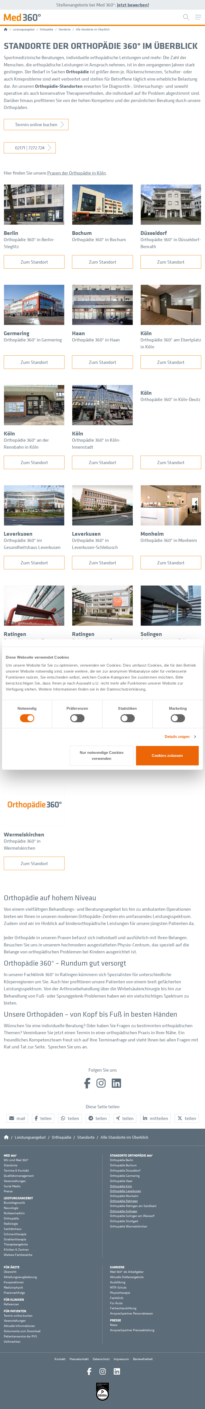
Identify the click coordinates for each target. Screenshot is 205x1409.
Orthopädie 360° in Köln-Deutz (170, 399)
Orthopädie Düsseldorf (125, 1171)
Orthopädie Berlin (121, 1160)
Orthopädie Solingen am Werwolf (132, 1216)
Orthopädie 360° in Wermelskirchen (22, 844)
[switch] (77, 718)
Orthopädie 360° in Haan (96, 340)
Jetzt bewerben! (133, 4)
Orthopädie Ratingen (124, 1201)
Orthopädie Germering (125, 1176)
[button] (17, 1118)
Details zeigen (177, 736)
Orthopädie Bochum (123, 1165)
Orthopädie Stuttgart (124, 1221)
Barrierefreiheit (143, 1359)
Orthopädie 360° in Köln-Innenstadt (96, 443)
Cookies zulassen (167, 755)
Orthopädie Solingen (123, 1211)
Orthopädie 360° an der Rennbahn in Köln (26, 443)
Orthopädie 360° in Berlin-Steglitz (29, 243)
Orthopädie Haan (121, 1181)
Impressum (121, 1359)
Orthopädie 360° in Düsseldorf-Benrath (170, 243)
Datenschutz (101, 1359)
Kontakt (60, 1359)
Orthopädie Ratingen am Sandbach (133, 1206)
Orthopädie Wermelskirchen (128, 1226)
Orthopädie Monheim (124, 1196)
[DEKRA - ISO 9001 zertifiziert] (102, 1391)
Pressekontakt (79, 1359)
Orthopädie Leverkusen (125, 1191)
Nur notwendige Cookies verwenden (102, 755)
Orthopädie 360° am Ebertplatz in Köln (170, 343)
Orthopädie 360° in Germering (33, 340)
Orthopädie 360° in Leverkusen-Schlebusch (95, 543)
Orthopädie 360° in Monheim (168, 540)
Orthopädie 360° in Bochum (99, 239)
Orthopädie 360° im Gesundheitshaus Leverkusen (32, 543)
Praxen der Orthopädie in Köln (76, 173)
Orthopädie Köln (121, 1186)
